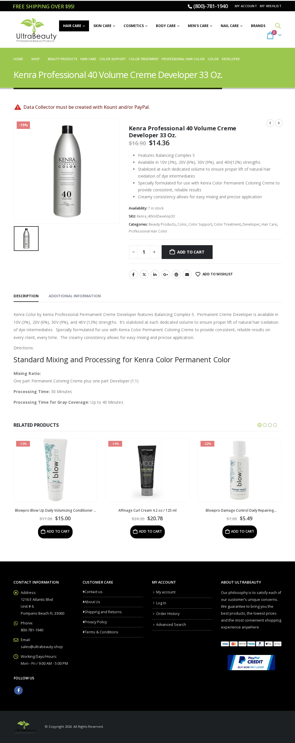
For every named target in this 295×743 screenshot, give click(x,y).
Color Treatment (227, 224)
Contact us (93, 591)
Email (187, 274)
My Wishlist (270, 6)
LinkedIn (155, 274)
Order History (167, 613)
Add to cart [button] (58, 531)
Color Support (200, 224)
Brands (258, 25)
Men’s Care (198, 25)
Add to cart (191, 252)
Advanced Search (171, 624)
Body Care (166, 25)
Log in (161, 603)
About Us (92, 601)
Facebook (133, 274)
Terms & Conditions (101, 632)
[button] (278, 25)
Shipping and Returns (103, 611)
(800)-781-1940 (210, 6)
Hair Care (72, 25)
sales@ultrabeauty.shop (42, 646)
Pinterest (176, 274)
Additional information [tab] (75, 295)
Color (182, 224)
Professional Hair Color (148, 231)
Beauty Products (162, 224)
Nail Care (230, 25)
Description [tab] (26, 295)
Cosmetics (134, 25)
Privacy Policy (95, 622)
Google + (165, 274)
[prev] (270, 123)
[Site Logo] (36, 29)
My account (246, 6)
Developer (251, 224)
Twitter (144, 274)
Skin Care (102, 25)
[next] (279, 123)
